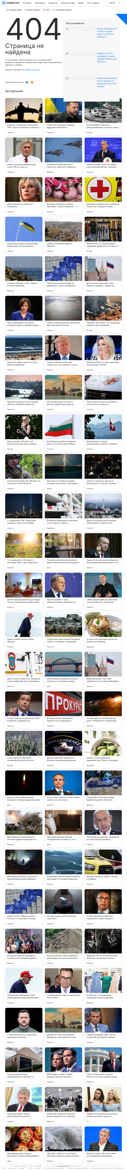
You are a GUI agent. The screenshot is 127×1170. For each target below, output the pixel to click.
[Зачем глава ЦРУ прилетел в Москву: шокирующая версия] (63, 749)
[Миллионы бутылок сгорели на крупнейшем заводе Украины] (23, 868)
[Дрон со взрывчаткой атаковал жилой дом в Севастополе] (103, 512)
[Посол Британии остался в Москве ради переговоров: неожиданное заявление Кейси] (63, 393)
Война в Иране (33, 10)
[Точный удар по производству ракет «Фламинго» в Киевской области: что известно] (103, 709)
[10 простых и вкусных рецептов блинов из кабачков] (103, 630)
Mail (3, 1168)
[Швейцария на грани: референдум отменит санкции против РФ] (103, 433)
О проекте (37, 1168)
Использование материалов (101, 1168)
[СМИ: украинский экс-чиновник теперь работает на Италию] (103, 591)
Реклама (21, 1168)
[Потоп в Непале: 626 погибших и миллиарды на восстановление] (63, 947)
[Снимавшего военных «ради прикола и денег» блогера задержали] (103, 789)
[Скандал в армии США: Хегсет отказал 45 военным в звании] (103, 1026)
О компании (12, 1168)
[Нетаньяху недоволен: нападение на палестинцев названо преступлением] (103, 828)
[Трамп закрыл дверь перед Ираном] (23, 630)
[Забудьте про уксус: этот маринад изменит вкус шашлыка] (103, 314)
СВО (48, 10)
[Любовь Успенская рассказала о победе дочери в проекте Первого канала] (103, 1105)
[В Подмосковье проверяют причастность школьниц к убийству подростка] (63, 709)
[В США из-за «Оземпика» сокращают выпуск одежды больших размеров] (103, 986)
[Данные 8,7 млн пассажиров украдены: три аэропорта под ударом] (63, 1026)
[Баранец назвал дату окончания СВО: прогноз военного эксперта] (23, 116)
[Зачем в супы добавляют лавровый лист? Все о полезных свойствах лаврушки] (103, 749)
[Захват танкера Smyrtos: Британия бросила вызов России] (63, 314)
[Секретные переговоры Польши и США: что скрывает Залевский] (63, 630)
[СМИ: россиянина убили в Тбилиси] (63, 235)
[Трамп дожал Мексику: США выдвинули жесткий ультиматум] (23, 986)
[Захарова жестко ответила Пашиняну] (23, 195)
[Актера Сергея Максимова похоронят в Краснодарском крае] (23, 789)
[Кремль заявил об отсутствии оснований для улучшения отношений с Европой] (103, 1145)
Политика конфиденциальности (77, 1168)
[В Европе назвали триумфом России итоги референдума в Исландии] (23, 947)
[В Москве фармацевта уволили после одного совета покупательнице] (63, 512)
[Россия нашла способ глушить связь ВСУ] (63, 907)
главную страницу (32, 70)
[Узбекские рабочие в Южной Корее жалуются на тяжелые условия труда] (63, 1105)
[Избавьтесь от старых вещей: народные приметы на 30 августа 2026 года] (103, 235)
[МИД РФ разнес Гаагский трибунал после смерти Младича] (103, 670)
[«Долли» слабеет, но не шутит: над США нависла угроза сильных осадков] (63, 1145)
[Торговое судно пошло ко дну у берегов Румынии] (23, 353)
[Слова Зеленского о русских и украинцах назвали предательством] (23, 1026)
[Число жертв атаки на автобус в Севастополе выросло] (103, 393)
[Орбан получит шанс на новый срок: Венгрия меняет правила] (103, 156)
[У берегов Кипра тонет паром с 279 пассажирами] (23, 274)
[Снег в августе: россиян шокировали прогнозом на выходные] (23, 749)
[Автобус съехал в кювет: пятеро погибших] (103, 868)
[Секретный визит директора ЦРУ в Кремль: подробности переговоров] (23, 709)
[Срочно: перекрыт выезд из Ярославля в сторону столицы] (103, 472)
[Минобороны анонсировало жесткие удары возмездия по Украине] (23, 828)
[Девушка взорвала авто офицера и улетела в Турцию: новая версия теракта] (103, 195)
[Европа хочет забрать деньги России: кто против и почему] (23, 907)
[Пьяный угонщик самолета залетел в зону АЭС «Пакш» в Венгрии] (63, 156)
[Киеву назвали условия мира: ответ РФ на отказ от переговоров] (23, 156)
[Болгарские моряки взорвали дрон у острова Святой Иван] (63, 433)
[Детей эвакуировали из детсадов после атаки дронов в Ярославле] (23, 591)
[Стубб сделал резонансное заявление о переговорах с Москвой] (103, 907)
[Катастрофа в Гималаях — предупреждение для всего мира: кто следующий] (103, 116)
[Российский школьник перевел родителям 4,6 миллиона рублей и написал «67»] (63, 551)
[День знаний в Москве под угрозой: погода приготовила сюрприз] (23, 433)
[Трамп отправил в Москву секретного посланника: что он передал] (63, 353)
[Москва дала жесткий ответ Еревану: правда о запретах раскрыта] (103, 274)
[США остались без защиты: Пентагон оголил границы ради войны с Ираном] (103, 1065)
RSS (30, 1168)
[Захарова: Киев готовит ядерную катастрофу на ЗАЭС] (103, 353)
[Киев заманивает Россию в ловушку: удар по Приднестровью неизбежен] (23, 314)
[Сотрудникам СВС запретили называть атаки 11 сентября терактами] (23, 512)
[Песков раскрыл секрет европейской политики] (23, 1105)
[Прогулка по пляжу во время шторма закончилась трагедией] (63, 472)
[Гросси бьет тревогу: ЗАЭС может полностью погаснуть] (63, 789)
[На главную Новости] (12, 3)
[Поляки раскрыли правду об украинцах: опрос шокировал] (63, 274)
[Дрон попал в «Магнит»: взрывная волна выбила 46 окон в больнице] (23, 670)
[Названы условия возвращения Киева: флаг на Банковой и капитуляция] (23, 235)
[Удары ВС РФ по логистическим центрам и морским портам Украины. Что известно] (103, 947)
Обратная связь (119, 1168)
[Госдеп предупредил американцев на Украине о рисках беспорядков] (23, 1065)
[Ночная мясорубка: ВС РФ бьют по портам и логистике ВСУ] (23, 472)
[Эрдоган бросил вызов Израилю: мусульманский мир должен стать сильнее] (103, 551)
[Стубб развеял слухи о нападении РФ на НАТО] (63, 986)
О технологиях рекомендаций (53, 1168)
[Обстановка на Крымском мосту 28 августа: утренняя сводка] (63, 670)
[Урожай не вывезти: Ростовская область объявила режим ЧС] (23, 393)
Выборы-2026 (15, 10)
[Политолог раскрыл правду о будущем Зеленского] (63, 116)
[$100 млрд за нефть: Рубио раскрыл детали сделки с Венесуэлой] (63, 1065)
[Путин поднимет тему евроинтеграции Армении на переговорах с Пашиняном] (63, 591)
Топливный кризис (63, 10)
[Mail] (3, 3)
